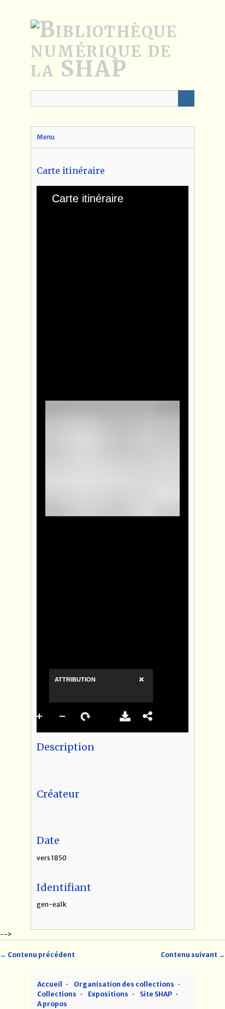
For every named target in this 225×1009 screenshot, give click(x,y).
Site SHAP (156, 994)
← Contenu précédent (37, 955)
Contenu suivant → (193, 955)
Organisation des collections (124, 984)
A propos (52, 1004)
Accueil (49, 984)
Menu (46, 137)
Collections (56, 994)
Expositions (108, 994)
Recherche (186, 98)
